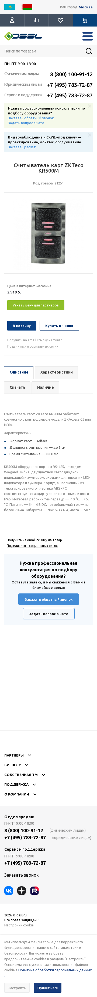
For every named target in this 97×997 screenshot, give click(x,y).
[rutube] (34, 890)
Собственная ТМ (21, 775)
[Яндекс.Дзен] (21, 890)
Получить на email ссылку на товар (35, 340)
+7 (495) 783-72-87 (70, 85)
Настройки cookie (19, 925)
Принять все (47, 988)
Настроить (17, 988)
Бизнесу (12, 765)
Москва (86, 7)
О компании (16, 794)
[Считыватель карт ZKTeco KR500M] (48, 234)
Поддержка (16, 784)
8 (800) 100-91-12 (71, 74)
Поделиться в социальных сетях (32, 346)
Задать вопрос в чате (26, 123)
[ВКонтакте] (8, 890)
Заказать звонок (21, 875)
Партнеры (14, 755)
